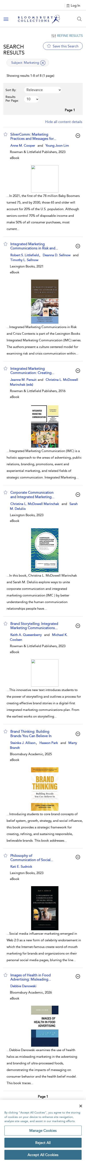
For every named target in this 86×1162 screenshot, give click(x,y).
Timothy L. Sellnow (24, 260)
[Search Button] (79, 19)
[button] (5, 134)
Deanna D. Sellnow (57, 255)
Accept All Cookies (43, 1155)
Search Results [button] (13, 50)
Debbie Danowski (23, 986)
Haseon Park (48, 743)
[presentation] (44, 178)
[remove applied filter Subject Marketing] (42, 62)
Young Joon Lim (57, 146)
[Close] (81, 1106)
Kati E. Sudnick (21, 867)
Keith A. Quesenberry (26, 635)
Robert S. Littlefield (24, 255)
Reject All (43, 1143)
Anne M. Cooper (22, 146)
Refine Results (70, 36)
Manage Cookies (43, 1130)
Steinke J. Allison (23, 743)
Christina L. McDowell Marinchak (34, 504)
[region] (43, 1131)
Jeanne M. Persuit (23, 380)
